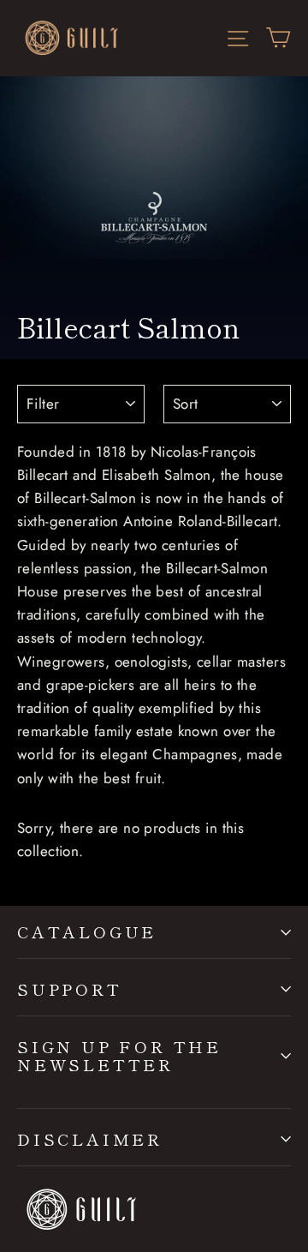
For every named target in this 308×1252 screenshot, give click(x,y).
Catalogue (87, 931)
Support (69, 988)
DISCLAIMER (90, 1138)
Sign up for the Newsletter (119, 1054)
